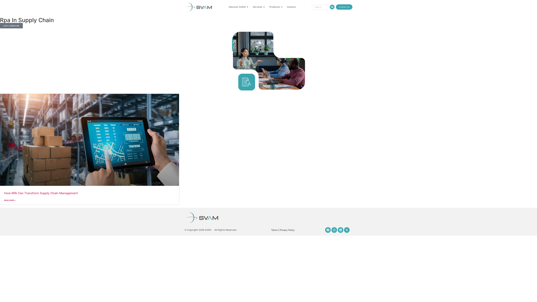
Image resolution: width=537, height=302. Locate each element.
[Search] (332, 7)
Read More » (10, 200)
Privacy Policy (287, 230)
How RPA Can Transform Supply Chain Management (41, 193)
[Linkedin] (340, 230)
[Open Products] (282, 7)
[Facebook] (328, 230)
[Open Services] (264, 7)
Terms (274, 230)
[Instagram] (334, 230)
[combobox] (320, 7)
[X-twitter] (347, 230)
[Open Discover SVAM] (247, 7)
